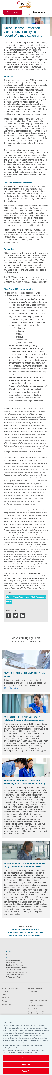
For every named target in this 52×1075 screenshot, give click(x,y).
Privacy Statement (34, 1009)
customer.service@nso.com (19, 972)
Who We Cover (7, 998)
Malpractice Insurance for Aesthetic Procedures (26, 935)
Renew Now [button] (38, 12)
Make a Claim (7, 1004)
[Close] (49, 1018)
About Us (5, 991)
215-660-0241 (16, 970)
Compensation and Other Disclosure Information (37, 1013)
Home (4, 995)
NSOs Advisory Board (10, 988)
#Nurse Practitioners (21, 597)
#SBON (9, 602)
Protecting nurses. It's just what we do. (26, 929)
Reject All (26, 1064)
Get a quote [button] (13, 12)
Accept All (26, 1071)
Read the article (11, 688)
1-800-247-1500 (16, 962)
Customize (26, 1058)
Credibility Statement (35, 1006)
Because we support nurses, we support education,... (26, 932)
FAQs (8, 954)
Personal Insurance (35, 988)
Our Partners (32, 991)
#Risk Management (38, 597)
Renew (4, 1001)
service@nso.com (16, 965)
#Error (8, 597)
